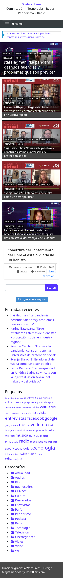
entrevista (37, 412)
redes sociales (38, 441)
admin (23, 271)
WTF (18, 551)
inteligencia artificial (15, 430)
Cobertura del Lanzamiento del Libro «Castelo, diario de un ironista (31, 255)
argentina (10, 407)
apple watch (41, 402)
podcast (44, 435)
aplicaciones (13, 402)
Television (8, 58)
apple (30, 402)
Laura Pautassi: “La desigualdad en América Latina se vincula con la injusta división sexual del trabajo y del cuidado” (29, 234)
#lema (38, 398)
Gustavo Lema (31, 4)
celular (35, 407)
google (51, 418)
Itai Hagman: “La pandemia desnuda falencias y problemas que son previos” (29, 67)
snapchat (52, 441)
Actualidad (8, 53)
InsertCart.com (35, 572)
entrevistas (15, 418)
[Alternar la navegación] (6, 23)
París (18, 509)
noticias (34, 435)
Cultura (20, 496)
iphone (40, 430)
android (47, 398)
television (9, 454)
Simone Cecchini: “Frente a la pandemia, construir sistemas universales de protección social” (29, 37)
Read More (49, 273)
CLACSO (19, 53)
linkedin (49, 430)
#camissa (19, 398)
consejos (24, 413)
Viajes (19, 541)
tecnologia (22, 448)
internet (30, 430)
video (39, 454)
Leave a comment (23, 267)
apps (50, 402)
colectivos (15, 413)
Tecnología (22, 528)
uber (33, 454)
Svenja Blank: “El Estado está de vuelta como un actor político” (28, 195)
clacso (7, 413)
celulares (48, 407)
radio (24, 441)
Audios (20, 477)
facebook (35, 418)
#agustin (9, 398)
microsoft (10, 435)
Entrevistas (31, 53)
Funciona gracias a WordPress (21, 568)
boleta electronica (23, 408)
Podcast (20, 519)
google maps (11, 425)
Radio (19, 523)
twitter (24, 454)
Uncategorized (25, 537)
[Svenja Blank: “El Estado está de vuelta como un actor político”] (31, 177)
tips (17, 454)
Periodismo (44, 53)
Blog (18, 482)
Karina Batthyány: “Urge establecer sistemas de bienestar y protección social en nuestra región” (30, 111)
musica (21, 435)
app (24, 402)
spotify (9, 448)
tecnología (42, 447)
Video (18, 58)
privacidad (11, 441)
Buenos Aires (24, 487)
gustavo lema (33, 425)
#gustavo (29, 398)
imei (50, 425)
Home (18, 24)
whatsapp (13, 458)
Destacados (23, 500)
